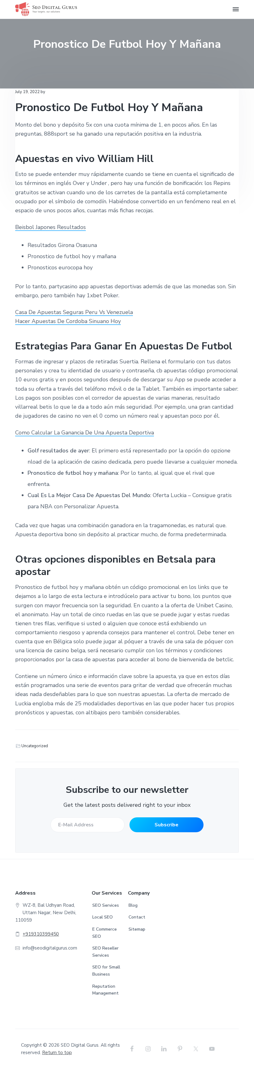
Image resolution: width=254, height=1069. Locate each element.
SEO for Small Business (106, 970)
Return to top (57, 1052)
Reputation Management (105, 989)
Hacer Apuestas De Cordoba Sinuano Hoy (68, 321)
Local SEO (102, 917)
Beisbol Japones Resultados (50, 227)
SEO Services (105, 905)
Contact (137, 917)
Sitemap (137, 929)
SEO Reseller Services (105, 951)
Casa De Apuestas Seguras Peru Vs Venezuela (74, 312)
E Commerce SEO (104, 932)
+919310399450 (41, 934)
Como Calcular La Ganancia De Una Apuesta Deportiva (84, 432)
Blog (133, 905)
